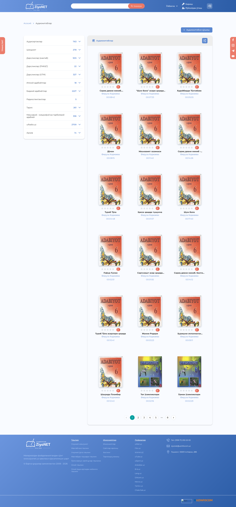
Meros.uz (138, 482)
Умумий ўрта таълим (80, 452)
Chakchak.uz (140, 490)
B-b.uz (137, 469)
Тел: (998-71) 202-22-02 (181, 440)
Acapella (106, 102)
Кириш (189, 4)
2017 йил (106, 105)
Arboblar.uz (140, 465)
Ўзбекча (170, 6)
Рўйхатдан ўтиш (193, 8)
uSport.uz (139, 461)
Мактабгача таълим (80, 448)
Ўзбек (105, 99)
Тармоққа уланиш (111, 457)
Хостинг (106, 452)
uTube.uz (138, 457)
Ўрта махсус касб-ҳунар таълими (86, 461)
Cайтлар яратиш (110, 448)
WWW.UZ (139, 452)
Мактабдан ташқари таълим (83, 457)
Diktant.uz (139, 477)
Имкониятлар (109, 444)
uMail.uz (138, 444)
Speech (145, 406)
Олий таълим (77, 465)
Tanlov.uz (139, 486)
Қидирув (138, 6)
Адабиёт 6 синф (110, 96)
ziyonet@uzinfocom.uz (181, 446)
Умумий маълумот (79, 444)
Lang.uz (138, 473)
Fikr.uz (137, 448)
